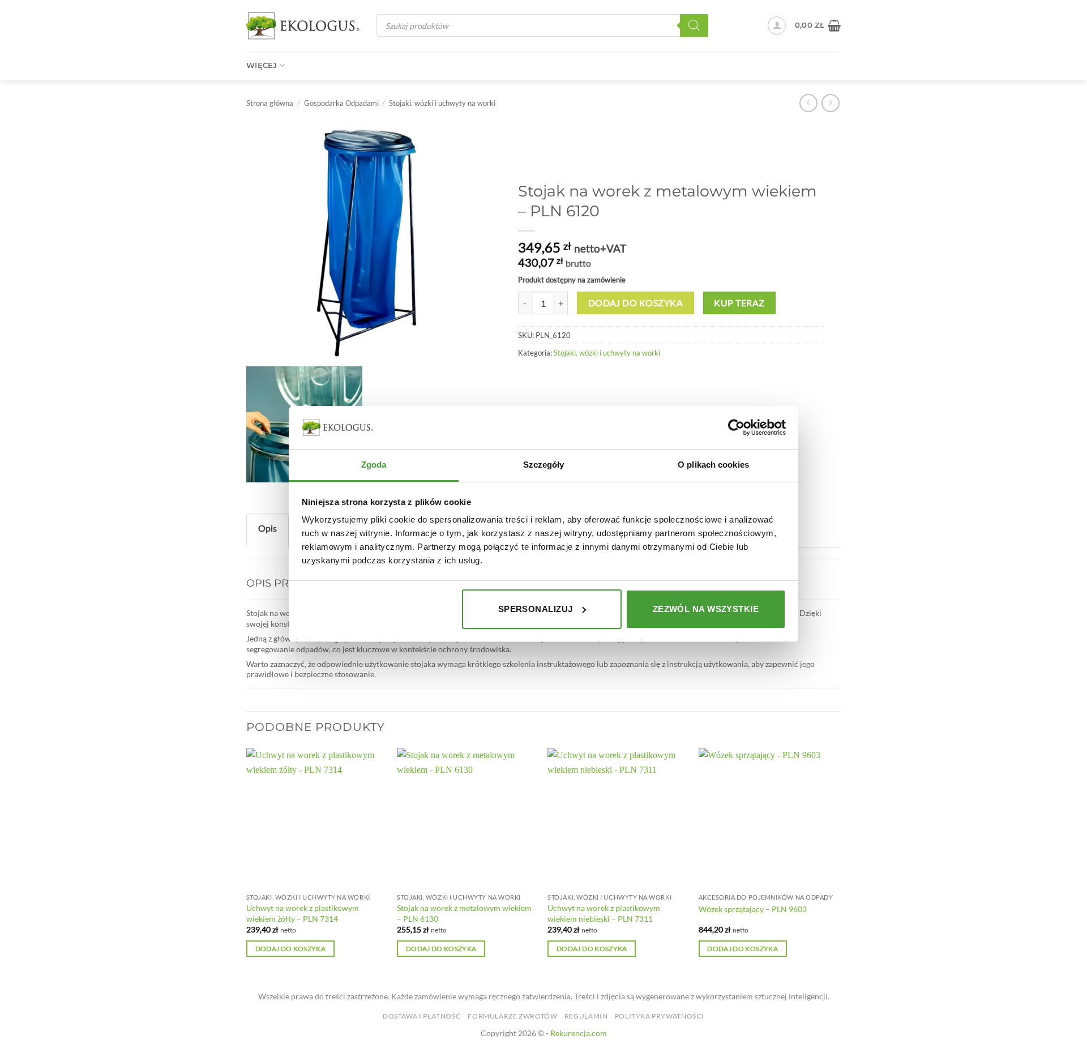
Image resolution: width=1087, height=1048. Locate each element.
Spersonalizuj (535, 609)
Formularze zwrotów (512, 1016)
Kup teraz (739, 303)
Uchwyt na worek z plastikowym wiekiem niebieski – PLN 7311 (603, 913)
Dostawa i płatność (422, 1016)
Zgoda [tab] (374, 464)
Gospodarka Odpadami (341, 103)
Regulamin (586, 1016)
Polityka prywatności (659, 1016)
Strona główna (269, 103)
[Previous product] (830, 103)
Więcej (261, 65)
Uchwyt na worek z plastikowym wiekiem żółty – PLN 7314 (302, 913)
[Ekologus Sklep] (303, 26)
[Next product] (808, 103)
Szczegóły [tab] (543, 464)
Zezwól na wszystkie (706, 609)
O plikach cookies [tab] (713, 464)
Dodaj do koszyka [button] (290, 948)
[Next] (837, 862)
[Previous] (246, 862)
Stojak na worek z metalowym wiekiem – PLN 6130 (464, 913)
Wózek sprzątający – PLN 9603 (753, 909)
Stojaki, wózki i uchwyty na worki (442, 103)
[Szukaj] (694, 25)
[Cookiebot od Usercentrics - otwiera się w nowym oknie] (736, 427)
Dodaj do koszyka (635, 303)
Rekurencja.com (578, 1033)
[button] (777, 25)
